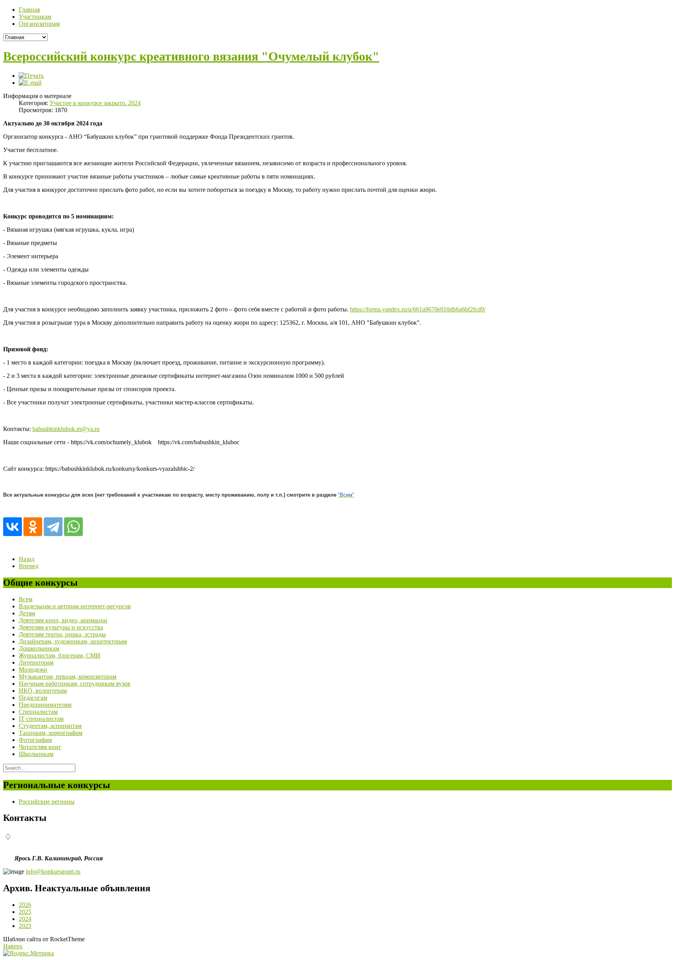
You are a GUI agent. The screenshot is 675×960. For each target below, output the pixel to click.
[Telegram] (53, 526)
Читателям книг (40, 747)
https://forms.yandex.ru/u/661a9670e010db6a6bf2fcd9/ (418, 309)
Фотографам (35, 740)
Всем (25, 599)
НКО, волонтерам (43, 690)
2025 (25, 911)
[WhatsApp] (73, 526)
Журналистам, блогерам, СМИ (59, 655)
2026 (25, 904)
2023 (25, 925)
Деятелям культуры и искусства (61, 627)
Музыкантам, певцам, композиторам (67, 676)
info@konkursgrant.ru (53, 871)
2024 (25, 918)
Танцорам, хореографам (50, 732)
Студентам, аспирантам (50, 725)
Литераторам (36, 662)
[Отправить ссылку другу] (30, 82)
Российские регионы (47, 801)
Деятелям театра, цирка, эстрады (62, 634)
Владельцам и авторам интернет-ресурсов (75, 606)
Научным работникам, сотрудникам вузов (74, 683)
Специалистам (38, 711)
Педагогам (33, 697)
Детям (27, 613)
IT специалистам (41, 718)
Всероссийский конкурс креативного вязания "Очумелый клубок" (191, 56)
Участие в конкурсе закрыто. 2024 (95, 103)
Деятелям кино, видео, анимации (63, 620)
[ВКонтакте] (12, 526)
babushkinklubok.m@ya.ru (66, 428)
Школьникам (36, 754)
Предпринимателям (45, 704)
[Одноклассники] (32, 526)
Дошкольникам (39, 648)
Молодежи (33, 669)
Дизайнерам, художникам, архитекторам (73, 641)
